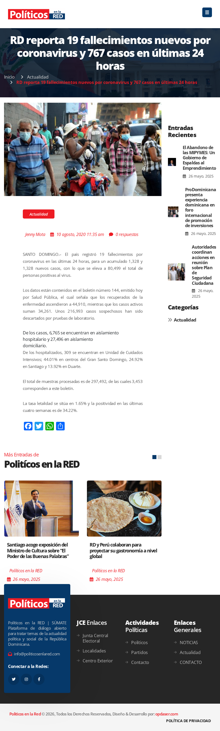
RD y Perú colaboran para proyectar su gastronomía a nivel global (123, 550)
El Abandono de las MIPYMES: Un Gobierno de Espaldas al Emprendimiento (199, 158)
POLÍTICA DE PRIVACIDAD (188, 720)
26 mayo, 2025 (201, 176)
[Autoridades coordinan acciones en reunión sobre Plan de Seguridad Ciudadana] (176, 272)
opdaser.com (166, 714)
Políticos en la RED (25, 571)
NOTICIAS (189, 642)
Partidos (139, 652)
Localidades (94, 651)
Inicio (9, 77)
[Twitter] (13, 679)
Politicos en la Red (25, 714)
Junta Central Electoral (95, 638)
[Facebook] (39, 679)
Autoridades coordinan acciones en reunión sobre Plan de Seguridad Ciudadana (204, 265)
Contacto (140, 662)
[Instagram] (26, 679)
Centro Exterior (98, 661)
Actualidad (38, 77)
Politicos (139, 642)
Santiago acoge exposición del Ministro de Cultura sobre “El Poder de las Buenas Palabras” (38, 550)
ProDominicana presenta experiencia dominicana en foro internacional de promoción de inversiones (200, 207)
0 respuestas (127, 234)
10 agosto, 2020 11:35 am (80, 234)
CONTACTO (191, 662)
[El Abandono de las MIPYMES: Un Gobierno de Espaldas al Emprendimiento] (172, 162)
